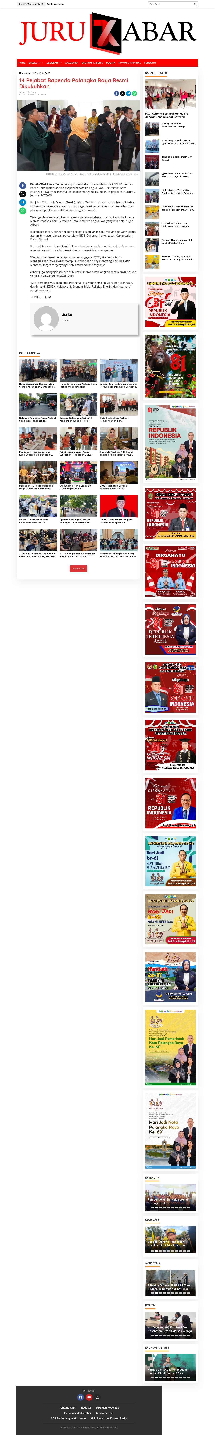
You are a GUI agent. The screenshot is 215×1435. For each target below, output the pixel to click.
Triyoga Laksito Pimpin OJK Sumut (177, 158)
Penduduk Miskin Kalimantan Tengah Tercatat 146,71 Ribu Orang (178, 208)
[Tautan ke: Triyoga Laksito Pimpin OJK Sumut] (152, 162)
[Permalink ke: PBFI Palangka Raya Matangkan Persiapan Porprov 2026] (78, 539)
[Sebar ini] (116, 93)
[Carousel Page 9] (184, 1207)
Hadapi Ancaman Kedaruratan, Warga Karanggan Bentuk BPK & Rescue (37, 385)
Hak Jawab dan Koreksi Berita (109, 1418)
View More (78, 568)
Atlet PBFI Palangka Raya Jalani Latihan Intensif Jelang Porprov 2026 (37, 555)
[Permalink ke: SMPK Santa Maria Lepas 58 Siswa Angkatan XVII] (78, 472)
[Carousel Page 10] (188, 1207)
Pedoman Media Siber (77, 1413)
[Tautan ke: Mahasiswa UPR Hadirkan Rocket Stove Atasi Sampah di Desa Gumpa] (152, 195)
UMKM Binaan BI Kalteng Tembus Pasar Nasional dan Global (169, 1371)
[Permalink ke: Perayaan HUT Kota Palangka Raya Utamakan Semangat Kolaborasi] (38, 472)
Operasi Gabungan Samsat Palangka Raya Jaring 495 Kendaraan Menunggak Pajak (76, 521)
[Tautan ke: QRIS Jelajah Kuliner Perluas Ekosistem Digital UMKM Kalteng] (152, 178)
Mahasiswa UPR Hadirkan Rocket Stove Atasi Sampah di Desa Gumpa (179, 192)
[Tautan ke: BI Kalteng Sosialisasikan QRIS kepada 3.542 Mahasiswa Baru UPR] (152, 145)
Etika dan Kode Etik (107, 1407)
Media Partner (105, 1413)
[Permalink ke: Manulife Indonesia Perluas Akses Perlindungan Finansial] (78, 370)
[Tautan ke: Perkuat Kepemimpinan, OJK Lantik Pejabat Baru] (152, 245)
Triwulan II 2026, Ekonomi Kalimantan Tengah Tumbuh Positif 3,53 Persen (177, 258)
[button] (195, 4)
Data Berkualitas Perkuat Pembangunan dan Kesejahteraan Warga (114, 419)
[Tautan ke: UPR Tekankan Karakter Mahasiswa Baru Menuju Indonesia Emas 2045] (152, 228)
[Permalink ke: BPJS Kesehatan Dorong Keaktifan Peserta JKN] (119, 472)
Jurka (67, 314)
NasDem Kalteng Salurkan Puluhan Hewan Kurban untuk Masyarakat (170, 1329)
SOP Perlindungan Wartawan (68, 1418)
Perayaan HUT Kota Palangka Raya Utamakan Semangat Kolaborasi (36, 487)
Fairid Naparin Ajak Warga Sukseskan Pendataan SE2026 (76, 453)
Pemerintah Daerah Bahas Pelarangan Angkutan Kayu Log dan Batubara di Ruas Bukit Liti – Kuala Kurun (169, 1201)
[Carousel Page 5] (168, 1207)
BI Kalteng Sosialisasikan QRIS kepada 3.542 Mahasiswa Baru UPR (179, 142)
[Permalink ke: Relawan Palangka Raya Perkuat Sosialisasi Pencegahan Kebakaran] (38, 404)
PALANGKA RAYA (26, 94)
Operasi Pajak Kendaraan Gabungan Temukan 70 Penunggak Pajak (33, 521)
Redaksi (86, 1407)
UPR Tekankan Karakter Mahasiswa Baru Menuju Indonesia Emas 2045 (175, 225)
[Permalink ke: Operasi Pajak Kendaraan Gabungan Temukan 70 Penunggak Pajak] (38, 506)
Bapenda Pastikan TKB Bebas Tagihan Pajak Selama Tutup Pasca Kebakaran (116, 453)
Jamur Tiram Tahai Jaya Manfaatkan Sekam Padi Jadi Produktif (167, 1287)
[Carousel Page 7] (176, 1207)
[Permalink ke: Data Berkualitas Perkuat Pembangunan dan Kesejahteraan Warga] (119, 404)
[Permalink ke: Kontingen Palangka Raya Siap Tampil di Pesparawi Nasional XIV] (119, 539)
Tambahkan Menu (55, 4)
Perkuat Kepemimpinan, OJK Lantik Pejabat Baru (177, 241)
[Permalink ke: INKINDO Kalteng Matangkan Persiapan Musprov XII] (119, 506)
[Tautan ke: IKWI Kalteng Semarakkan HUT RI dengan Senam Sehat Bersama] (170, 94)
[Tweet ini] (122, 93)
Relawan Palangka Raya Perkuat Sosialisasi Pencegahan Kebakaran (37, 419)
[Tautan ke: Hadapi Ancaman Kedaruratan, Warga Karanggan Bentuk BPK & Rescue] (152, 129)
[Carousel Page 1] (152, 1207)
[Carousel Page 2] (156, 1207)
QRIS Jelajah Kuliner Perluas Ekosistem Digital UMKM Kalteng (178, 175)
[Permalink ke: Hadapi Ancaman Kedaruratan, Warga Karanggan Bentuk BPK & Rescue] (38, 370)
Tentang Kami (67, 1407)
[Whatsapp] (134, 93)
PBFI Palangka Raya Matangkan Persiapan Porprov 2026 (78, 555)
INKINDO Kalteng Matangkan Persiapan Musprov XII (116, 521)
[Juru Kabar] (107, 33)
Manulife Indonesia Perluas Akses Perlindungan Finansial (78, 385)
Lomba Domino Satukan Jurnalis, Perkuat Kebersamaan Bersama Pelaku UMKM (118, 385)
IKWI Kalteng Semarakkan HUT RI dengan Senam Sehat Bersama (166, 115)
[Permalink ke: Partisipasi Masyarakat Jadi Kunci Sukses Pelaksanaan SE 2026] (38, 438)
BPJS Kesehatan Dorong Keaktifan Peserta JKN (113, 487)
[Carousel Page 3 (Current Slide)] (160, 1207)
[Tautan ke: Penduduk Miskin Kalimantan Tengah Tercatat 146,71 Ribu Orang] (152, 212)
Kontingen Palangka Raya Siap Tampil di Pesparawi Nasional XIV (118, 555)
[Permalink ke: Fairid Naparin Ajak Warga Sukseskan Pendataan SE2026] (78, 438)
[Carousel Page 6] (172, 1207)
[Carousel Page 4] (164, 1207)
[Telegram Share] (128, 93)
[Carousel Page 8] (180, 1207)
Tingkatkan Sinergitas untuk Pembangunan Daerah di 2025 (167, 1244)
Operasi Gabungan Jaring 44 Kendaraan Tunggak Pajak (76, 419)
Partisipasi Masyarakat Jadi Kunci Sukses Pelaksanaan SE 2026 (35, 453)
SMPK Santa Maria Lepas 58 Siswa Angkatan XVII (75, 487)
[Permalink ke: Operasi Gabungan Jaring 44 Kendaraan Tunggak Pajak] (78, 404)
